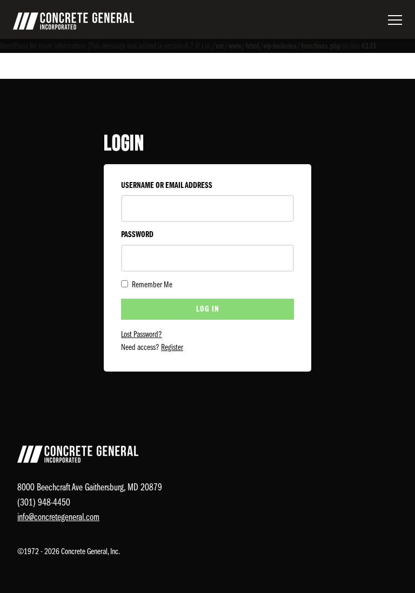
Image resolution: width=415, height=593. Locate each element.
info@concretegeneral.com (58, 518)
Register (172, 347)
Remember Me (151, 285)
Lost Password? (141, 335)
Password (137, 235)
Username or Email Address (166, 185)
